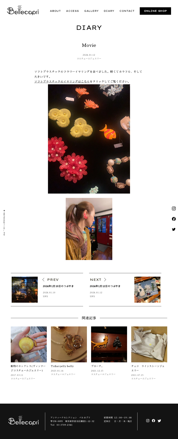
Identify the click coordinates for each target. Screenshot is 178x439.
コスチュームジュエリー (89, 59)
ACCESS (72, 10)
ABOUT (55, 10)
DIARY (109, 10)
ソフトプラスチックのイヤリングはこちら (62, 81)
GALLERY (91, 10)
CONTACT (127, 10)
